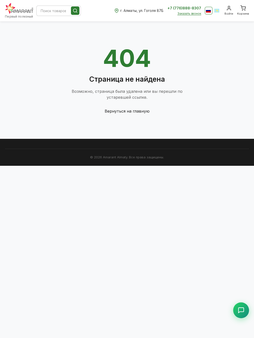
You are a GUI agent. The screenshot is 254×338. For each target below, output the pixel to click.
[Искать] (75, 10)
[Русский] (208, 10)
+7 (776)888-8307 (184, 8)
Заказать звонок (189, 13)
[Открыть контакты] (241, 310)
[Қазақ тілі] (217, 10)
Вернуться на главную (127, 111)
